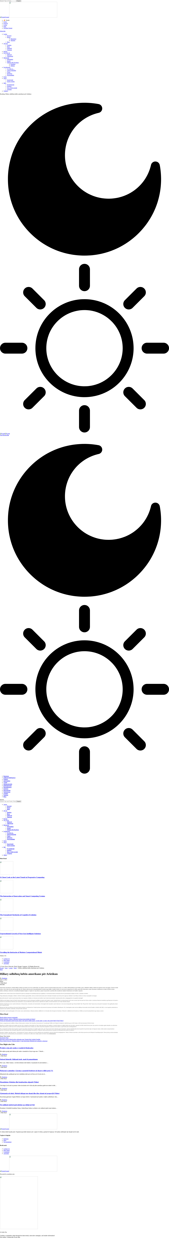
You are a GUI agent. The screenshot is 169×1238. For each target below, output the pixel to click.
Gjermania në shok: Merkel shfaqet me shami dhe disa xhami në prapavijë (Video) (29, 1093)
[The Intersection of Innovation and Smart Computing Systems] (6, 892)
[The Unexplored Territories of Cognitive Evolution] (6, 911)
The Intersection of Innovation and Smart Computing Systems (22, 896)
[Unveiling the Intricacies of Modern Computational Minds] (6, 949)
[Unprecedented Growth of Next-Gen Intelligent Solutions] (6, 930)
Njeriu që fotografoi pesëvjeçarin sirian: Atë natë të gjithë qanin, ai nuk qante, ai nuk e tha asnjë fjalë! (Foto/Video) (31, 1020)
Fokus (5, 22)
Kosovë (6, 23)
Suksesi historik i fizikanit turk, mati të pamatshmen (19, 1059)
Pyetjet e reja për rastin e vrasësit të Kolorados (16, 1048)
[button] (4, 435)
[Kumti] (5, 433)
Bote (5, 26)
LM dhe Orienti (8, 28)
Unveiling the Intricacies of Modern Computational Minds (21, 952)
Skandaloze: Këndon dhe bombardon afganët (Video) (19, 1082)
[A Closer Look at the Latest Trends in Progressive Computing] (6, 874)
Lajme (5, 25)
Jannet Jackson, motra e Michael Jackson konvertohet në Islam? (17, 1019)
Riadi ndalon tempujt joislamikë (9, 1017)
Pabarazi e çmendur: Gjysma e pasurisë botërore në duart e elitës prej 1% (26, 1071)
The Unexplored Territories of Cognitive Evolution (18, 915)
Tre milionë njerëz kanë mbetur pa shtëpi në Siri (17, 1105)
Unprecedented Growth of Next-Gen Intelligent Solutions (20, 934)
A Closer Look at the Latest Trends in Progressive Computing (22, 877)
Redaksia (4, 978)
